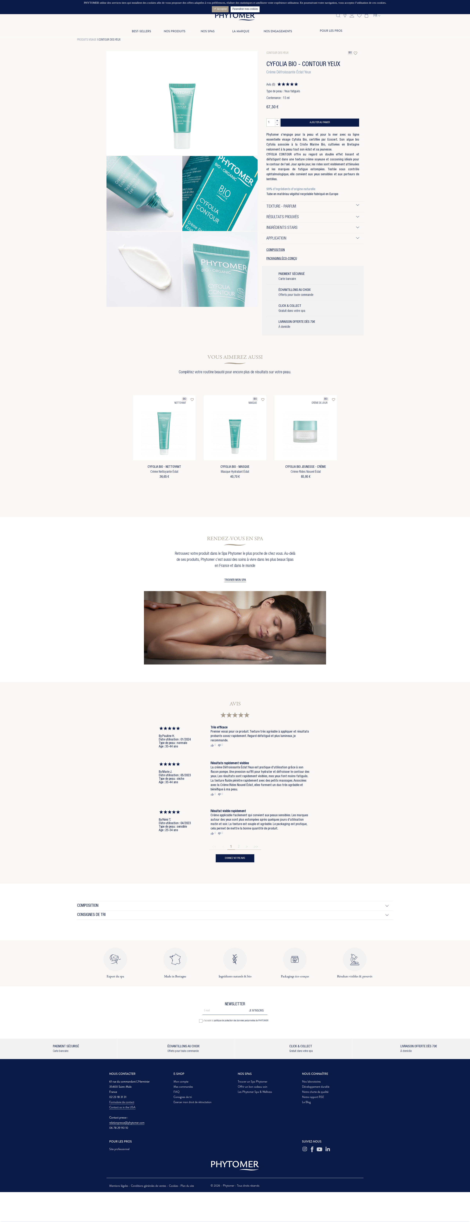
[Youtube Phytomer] (319, 1149)
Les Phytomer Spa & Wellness (255, 1092)
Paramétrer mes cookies (245, 9)
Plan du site (187, 1186)
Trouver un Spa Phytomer (252, 1081)
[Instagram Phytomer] (305, 1149)
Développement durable (315, 1087)
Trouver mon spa (235, 580)
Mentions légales (119, 1186)
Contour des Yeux (109, 40)
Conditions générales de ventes (149, 1186)
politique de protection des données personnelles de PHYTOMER (241, 1021)
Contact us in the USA (122, 1107)
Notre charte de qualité (315, 1092)
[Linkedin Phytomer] (327, 1149)
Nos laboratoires (311, 1081)
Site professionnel (119, 1149)
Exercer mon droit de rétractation (192, 1102)
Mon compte (180, 1081)
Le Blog (306, 1102)
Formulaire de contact (121, 1102)
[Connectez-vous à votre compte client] (352, 15)
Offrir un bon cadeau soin (252, 1087)
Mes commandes (183, 1087)
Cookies (173, 1186)
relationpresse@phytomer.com (126, 1123)
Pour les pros (331, 31)
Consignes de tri (182, 1097)
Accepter (220, 9)
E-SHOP (178, 1074)
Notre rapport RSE (313, 1097)
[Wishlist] (358, 15)
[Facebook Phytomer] (312, 1149)
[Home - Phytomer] (235, 20)
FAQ (176, 1092)
